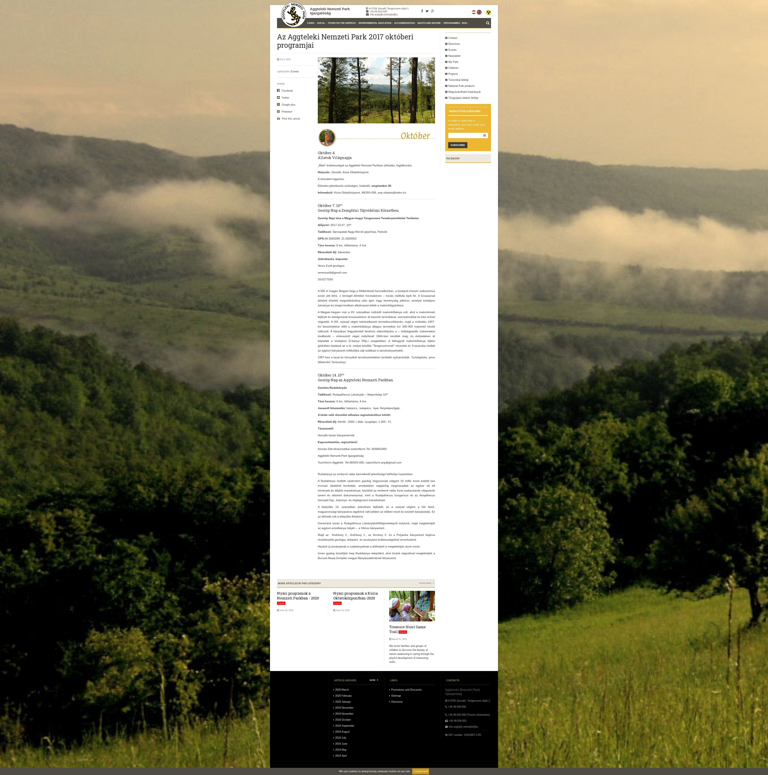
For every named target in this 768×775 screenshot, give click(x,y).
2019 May (341, 749)
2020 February (343, 695)
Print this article (290, 118)
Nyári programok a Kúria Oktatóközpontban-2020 (355, 595)
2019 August (342, 731)
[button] (488, 11)
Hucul (321, 23)
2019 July (340, 737)
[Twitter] (427, 11)
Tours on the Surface (342, 23)
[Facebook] (422, 11)
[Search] (488, 23)
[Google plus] (432, 11)
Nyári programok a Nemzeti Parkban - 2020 (298, 595)
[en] (479, 11)
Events (295, 71)
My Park (453, 61)
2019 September (344, 725)
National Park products (461, 85)
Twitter (285, 97)
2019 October (343, 719)
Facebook (287, 90)
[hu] (474, 11)
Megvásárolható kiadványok (464, 91)
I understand (420, 771)
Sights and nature (429, 23)
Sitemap (396, 695)
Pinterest (286, 111)
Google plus (288, 104)
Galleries (453, 67)
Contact (452, 37)
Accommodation (404, 23)
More (373, 680)
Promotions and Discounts (406, 689)
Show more (425, 583)
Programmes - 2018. (455, 23)
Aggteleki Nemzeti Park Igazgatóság (330, 11)
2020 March (342, 689)
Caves (310, 23)
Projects (453, 73)
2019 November (344, 713)
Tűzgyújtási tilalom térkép (463, 97)
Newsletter (454, 55)
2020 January (343, 701)
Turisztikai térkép (458, 79)
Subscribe (458, 145)
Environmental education (375, 23)
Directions (454, 43)
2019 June (341, 743)
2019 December (344, 707)
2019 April (341, 755)
